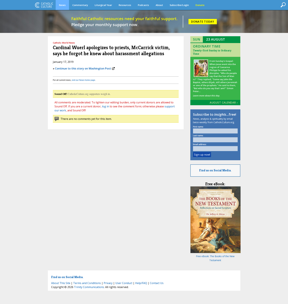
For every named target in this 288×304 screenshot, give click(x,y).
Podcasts (143, 5)
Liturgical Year (103, 5)
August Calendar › (224, 102)
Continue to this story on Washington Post (83, 68)
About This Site (60, 283)
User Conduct (123, 283)
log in (105, 106)
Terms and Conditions (87, 283)
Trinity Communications (89, 287)
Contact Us (157, 283)
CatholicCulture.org (44, 5)
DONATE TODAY (202, 21)
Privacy (108, 283)
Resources (125, 5)
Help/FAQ (141, 283)
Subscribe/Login (179, 5)
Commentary (80, 5)
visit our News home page (83, 80)
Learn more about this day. (206, 95)
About (159, 5)
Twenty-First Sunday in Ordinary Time (212, 52)
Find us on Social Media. (215, 170)
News (62, 5)
